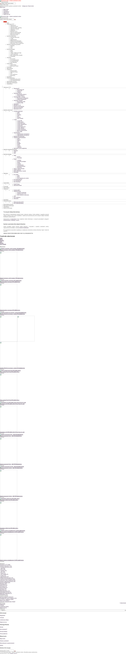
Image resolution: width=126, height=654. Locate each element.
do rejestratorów (14, 61)
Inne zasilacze (13, 74)
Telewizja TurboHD (14, 29)
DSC (1, 241)
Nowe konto (31, 6)
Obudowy (9, 57)
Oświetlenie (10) (4, 594)
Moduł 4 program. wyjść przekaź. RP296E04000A (11, 250)
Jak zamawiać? (3, 629)
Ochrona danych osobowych (6, 597)
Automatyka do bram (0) (5, 592)
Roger (11, 51)
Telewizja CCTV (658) (5, 564)
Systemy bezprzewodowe (16, 42)
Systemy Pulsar (14, 72)
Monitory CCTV (13, 31)
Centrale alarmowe (14, 37)
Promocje (5, 10)
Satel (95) (3, 568)
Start (8, 23)
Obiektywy (12, 30)
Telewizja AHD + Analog (16, 27)
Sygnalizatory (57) (4, 576)
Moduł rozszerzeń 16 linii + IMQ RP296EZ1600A (11, 468)
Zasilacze (9, 69)
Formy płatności (3, 633)
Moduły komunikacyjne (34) (6, 578)
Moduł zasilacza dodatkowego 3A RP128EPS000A (12, 532)
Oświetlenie (9, 84)
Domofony (9, 76)
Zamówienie (6, 11)
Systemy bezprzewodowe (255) (7, 579)
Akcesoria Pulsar (14, 66)
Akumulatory (10, 68)
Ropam (1, 243)
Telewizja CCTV (10, 24)
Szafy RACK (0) (3, 585)
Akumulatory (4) (3, 587)
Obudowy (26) (3, 583)
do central (12, 58)
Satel (11, 46)
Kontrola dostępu (11, 49)
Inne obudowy (13, 62)
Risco (1, 239)
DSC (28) (3, 572)
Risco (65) (3, 569)
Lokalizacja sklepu (4, 606)
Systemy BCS (13, 70)
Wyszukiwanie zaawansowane (7, 643)
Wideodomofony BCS (15, 79)
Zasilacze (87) (3, 588)
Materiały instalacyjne (12, 82)
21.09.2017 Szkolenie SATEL (7, 599)
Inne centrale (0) (4, 574)
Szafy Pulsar (13, 64)
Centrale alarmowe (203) (6, 567)
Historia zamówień (4, 641)
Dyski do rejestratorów (15, 32)
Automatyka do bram (12, 81)
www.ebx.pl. (14, 219)
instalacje (13, 220)
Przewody (9, 67)
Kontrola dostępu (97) (5, 582)
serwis (17, 220)
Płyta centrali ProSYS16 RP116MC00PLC (9, 372)
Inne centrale (3, 244)
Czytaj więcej (123, 603)
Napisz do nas (6, 14)
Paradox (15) (4, 570)
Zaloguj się (24, 6)
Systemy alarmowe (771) (6, 566)
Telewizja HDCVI (14, 26)
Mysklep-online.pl (13, 653)
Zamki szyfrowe (14, 54)
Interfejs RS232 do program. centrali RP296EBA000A (12, 314)
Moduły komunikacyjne (15, 41)
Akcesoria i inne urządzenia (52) (7, 580)
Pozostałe (12, 56)
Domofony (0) (3, 589)
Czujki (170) (3, 575)
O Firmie (2, 605)
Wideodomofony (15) (5, 591)
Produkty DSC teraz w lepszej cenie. (8, 598)
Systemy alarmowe (11, 36)
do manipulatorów (14, 60)
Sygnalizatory (13, 39)
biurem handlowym (24, 227)
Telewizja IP (13, 25)
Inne (11, 48)
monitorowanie (6, 220)
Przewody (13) (3, 586)
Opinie (1, 645)
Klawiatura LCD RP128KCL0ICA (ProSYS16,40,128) (12, 404)
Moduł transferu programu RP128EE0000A (10, 282)
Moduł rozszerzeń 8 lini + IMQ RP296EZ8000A (11, 436)
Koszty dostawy (3, 631)
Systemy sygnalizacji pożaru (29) (7, 581)
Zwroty (1, 627)
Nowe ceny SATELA (4, 600)
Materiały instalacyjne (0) (6, 593)
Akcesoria (12, 75)
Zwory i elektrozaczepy (15, 52)
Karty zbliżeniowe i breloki (16, 55)
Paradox (2, 240)
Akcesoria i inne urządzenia (17, 43)
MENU (5, 21)
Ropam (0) (3, 573)
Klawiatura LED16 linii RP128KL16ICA (9, 500)
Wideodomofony (11, 78)
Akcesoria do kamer (15, 33)
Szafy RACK (9, 63)
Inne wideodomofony (15, 80)
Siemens (12, 45)
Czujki (11, 38)
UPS (11, 73)
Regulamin (2, 604)
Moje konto (6, 9)
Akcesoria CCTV (14, 35)
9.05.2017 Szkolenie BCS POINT (7, 601)
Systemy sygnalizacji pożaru (13, 44)
